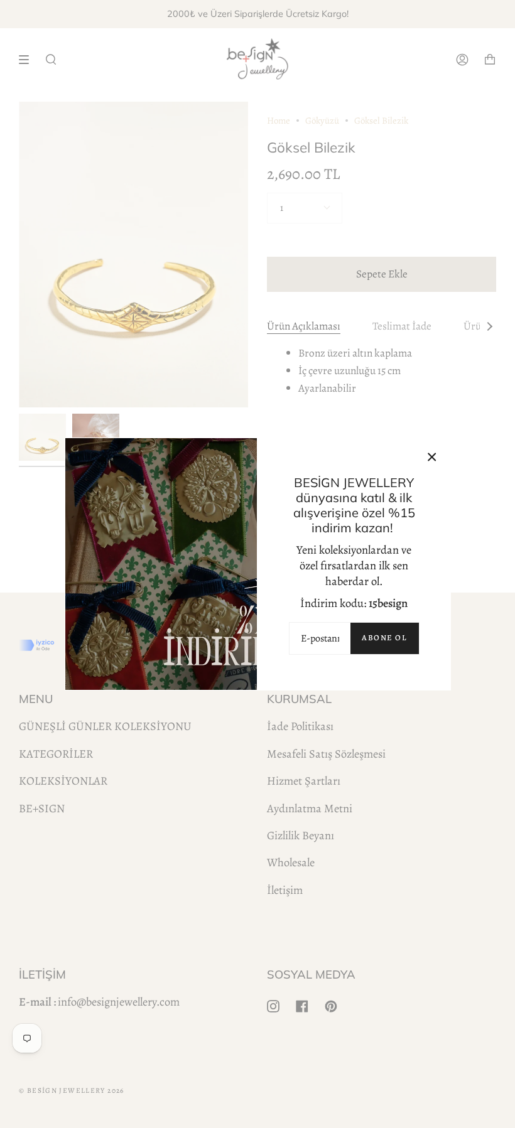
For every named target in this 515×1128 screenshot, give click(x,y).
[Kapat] (432, 456)
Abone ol (384, 637)
